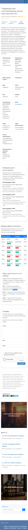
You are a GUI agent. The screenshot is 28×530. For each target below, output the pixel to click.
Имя (4, 340)
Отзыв (4, 326)
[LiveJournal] (11, 396)
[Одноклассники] (5, 396)
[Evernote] (9, 396)
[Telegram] (17, 396)
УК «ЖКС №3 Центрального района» (13, 436)
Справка (25, 528)
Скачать (19, 528)
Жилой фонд (13, 528)
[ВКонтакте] (3, 396)
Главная (5, 526)
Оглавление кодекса (14, 526)
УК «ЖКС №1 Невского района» (11, 462)
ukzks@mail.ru (18, 104)
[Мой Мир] (7, 396)
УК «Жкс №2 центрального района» (13, 454)
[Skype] (15, 396)
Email (4, 345)
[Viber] (13, 396)
